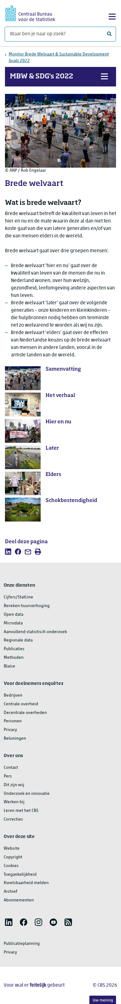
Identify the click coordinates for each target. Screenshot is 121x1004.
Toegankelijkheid (20, 875)
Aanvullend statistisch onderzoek (35, 632)
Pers (8, 776)
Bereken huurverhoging (27, 606)
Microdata (13, 623)
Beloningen (15, 739)
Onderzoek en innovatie (27, 794)
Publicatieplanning (22, 944)
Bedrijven (13, 696)
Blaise (9, 666)
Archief (10, 892)
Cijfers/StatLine (18, 597)
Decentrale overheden (25, 713)
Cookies (11, 866)
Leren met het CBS (21, 811)
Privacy (10, 730)
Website (12, 849)
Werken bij (14, 802)
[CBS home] (30, 12)
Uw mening (103, 1000)
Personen (13, 721)
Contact (11, 768)
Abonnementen (19, 900)
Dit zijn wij (14, 785)
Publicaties (14, 649)
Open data (13, 615)
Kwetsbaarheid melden (26, 883)
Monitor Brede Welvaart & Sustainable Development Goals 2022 (59, 57)
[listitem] (8, 551)
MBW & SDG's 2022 (41, 76)
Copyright (13, 857)
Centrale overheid (21, 704)
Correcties (13, 819)
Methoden (14, 658)
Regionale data (18, 640)
